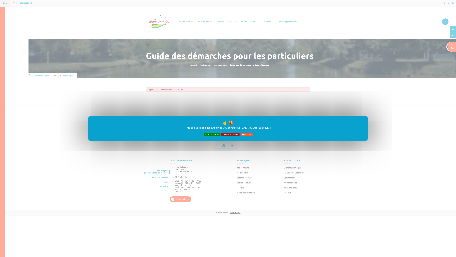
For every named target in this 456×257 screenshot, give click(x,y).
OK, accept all (212, 134)
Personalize (247, 134)
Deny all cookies (231, 134)
